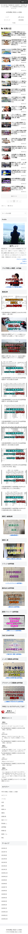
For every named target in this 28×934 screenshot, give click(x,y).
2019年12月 (4, 911)
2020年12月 (4, 873)
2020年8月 (4, 883)
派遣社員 (3, 816)
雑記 (2, 837)
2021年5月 (4, 858)
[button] (25, 213)
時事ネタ (3, 809)
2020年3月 (4, 901)
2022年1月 (4, 848)
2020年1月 (4, 908)
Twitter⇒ (24, 261)
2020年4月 (4, 897)
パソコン (3, 798)
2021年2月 (4, 866)
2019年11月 (4, 915)
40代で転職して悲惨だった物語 (9, 791)
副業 (2, 805)
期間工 (3, 813)
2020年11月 (4, 876)
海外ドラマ (4, 820)
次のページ (14, 196)
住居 (2, 802)
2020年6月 (4, 890)
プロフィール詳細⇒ (22, 259)
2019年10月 (4, 919)
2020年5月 (4, 894)
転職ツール (4, 834)
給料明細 (3, 827)
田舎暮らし (4, 823)
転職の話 (3, 830)
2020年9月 (4, 880)
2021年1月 (4, 869)
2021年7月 (4, 851)
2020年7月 (4, 887)
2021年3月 (4, 862)
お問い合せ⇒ (23, 263)
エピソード (4, 795)
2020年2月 (4, 904)
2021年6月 (4, 855)
